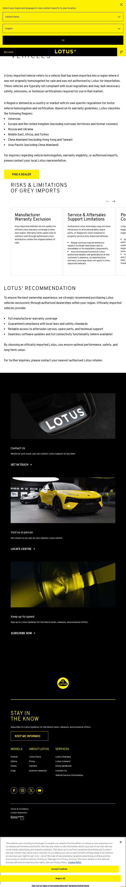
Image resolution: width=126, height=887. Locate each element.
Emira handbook (63, 765)
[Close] (120, 842)
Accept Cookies (59, 869)
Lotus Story (35, 756)
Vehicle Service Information (69, 775)
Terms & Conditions (20, 809)
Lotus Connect (62, 761)
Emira (13, 765)
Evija (13, 770)
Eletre (14, 761)
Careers (33, 765)
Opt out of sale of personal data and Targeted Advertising (60, 885)
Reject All (60, 878)
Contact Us (61, 770)
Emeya (14, 756)
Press (32, 761)
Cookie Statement (19, 813)
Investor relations (38, 770)
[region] (63, 862)
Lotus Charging (63, 756)
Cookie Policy (74, 862)
